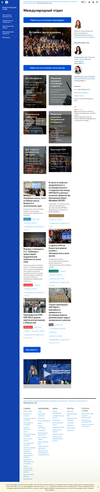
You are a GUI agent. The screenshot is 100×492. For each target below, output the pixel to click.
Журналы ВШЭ (71, 428)
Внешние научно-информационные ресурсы (58, 438)
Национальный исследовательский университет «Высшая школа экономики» (45, 401)
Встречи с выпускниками (45, 32)
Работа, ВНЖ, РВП (56, 164)
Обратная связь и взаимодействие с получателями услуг (43, 452)
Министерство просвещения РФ (87, 421)
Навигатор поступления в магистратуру (47, 67)
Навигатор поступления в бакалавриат (47, 20)
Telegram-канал (78, 95)
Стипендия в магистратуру (59, 97)
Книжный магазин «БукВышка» (72, 419)
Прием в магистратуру (42, 427)
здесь (18, 486)
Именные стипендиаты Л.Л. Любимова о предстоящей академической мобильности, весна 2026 (33, 255)
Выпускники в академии (57, 156)
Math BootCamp (30, 90)
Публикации (70, 430)
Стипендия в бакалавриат (58, 94)
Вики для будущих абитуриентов (30, 96)
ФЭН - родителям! (30, 85)
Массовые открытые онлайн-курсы (87, 425)
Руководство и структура (27, 414)
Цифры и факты (27, 411)
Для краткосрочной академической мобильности (59, 131)
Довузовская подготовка (41, 414)
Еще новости (31, 349)
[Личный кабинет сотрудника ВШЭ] (93, 2)
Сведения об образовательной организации (28, 461)
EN (85, 2)
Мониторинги (56, 420)
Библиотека (70, 411)
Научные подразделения (57, 412)
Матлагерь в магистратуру (33, 92)
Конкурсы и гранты (58, 434)
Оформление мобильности (33, 130)
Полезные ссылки (30, 104)
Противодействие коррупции (28, 444)
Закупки (25, 431)
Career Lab (54, 158)
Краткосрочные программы (33, 128)
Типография (70, 422)
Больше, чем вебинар (31, 87)
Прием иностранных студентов (34, 82)
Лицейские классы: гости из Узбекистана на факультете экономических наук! (34, 202)
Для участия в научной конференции (57, 136)
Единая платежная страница (28, 475)
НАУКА (55, 408)
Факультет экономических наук (77, 401)
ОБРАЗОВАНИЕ (43, 408)
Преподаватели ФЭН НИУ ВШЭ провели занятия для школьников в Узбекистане (34, 318)
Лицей (40, 411)
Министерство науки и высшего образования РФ (87, 415)
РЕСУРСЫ (70, 408)
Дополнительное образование (43, 434)
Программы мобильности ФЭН (34, 120)
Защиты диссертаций (58, 427)
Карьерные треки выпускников (60, 153)
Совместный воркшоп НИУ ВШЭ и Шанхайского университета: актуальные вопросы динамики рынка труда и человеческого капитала (59, 312)
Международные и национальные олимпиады (58, 101)
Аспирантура (41, 430)
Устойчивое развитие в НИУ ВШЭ (29, 419)
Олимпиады (41, 418)
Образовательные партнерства (43, 447)
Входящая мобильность (32, 158)
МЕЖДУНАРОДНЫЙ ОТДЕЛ (9, 8)
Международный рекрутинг (8, 32)
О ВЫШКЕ (26, 408)
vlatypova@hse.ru (79, 63)
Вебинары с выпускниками (58, 161)
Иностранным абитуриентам (7, 15)
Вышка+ (40, 423)
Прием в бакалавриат (44, 421)
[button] (25, 41)
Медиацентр (70, 425)
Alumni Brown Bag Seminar (8, 27)
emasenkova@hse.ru (80, 80)
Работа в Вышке (27, 479)
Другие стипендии (56, 140)
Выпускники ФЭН (58, 149)
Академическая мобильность (8, 21)
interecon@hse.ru (83, 92)
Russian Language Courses (32, 161)
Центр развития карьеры (42, 438)
